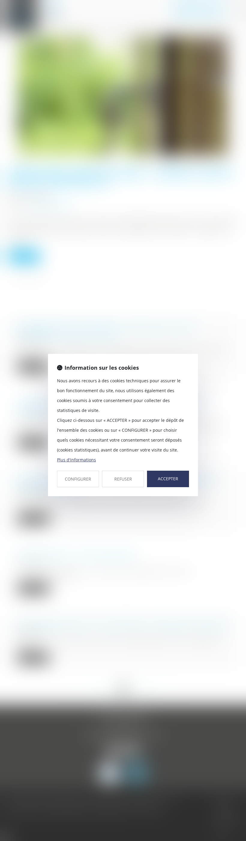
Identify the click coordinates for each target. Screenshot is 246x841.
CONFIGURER (78, 479)
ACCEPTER (168, 478)
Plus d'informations (76, 460)
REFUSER (123, 479)
